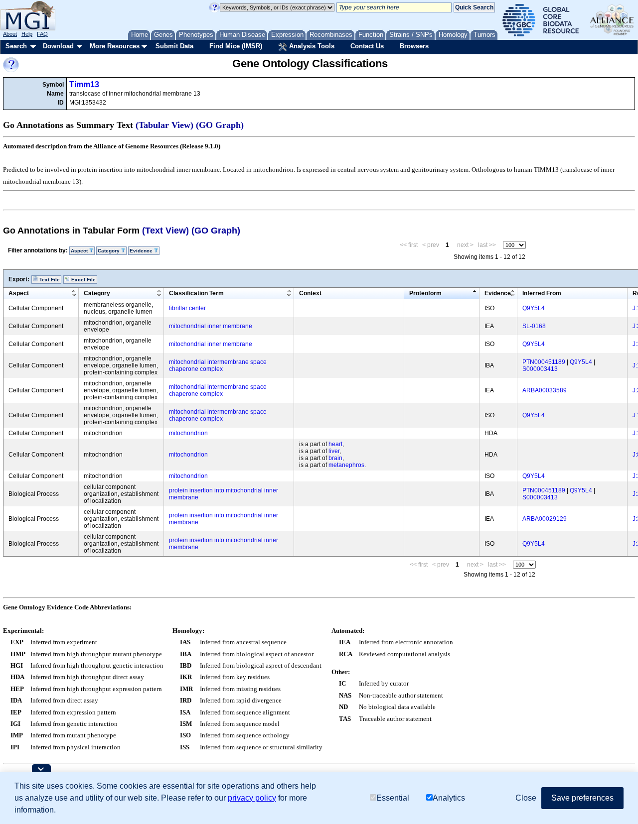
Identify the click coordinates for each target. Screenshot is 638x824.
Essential (392, 798)
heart (335, 444)
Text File (49, 279)
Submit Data (174, 46)
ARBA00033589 (544, 390)
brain (335, 458)
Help (26, 34)
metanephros (346, 465)
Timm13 (84, 84)
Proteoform (425, 293)
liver (333, 451)
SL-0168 (534, 326)
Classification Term (196, 293)
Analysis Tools (310, 46)
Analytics (449, 798)
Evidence (497, 293)
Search (16, 46)
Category (97, 293)
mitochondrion (188, 433)
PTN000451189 (543, 361)
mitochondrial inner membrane (210, 326)
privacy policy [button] (252, 798)
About (10, 34)
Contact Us (367, 46)
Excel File (83, 279)
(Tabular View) (164, 125)
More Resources (115, 46)
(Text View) (165, 230)
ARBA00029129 (544, 518)
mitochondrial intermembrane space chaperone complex (218, 365)
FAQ (42, 34)
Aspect (18, 293)
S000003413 (540, 368)
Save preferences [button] (582, 798)
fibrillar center (187, 308)
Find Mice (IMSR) (235, 46)
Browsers (414, 46)
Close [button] (525, 798)
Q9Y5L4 (533, 308)
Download (58, 46)
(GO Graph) (220, 125)
